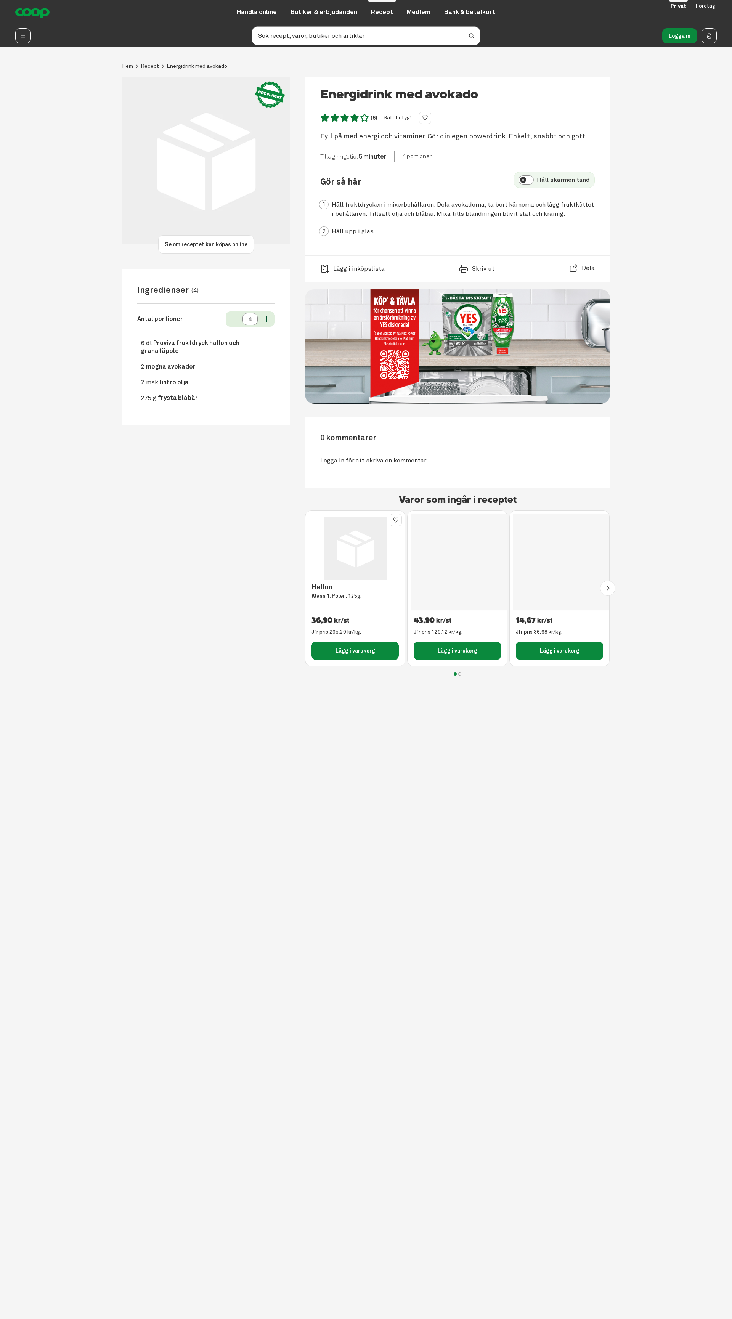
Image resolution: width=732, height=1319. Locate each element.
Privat (678, 6)
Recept (150, 66)
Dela (588, 268)
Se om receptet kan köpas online (206, 244)
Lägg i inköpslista (359, 269)
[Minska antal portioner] (233, 319)
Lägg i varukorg (355, 650)
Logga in (679, 35)
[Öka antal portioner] (266, 319)
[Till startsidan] (32, 12)
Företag (705, 6)
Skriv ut (483, 269)
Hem (127, 66)
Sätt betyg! (397, 117)
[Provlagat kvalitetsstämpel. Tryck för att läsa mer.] (270, 94)
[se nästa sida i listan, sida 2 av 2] (607, 588)
